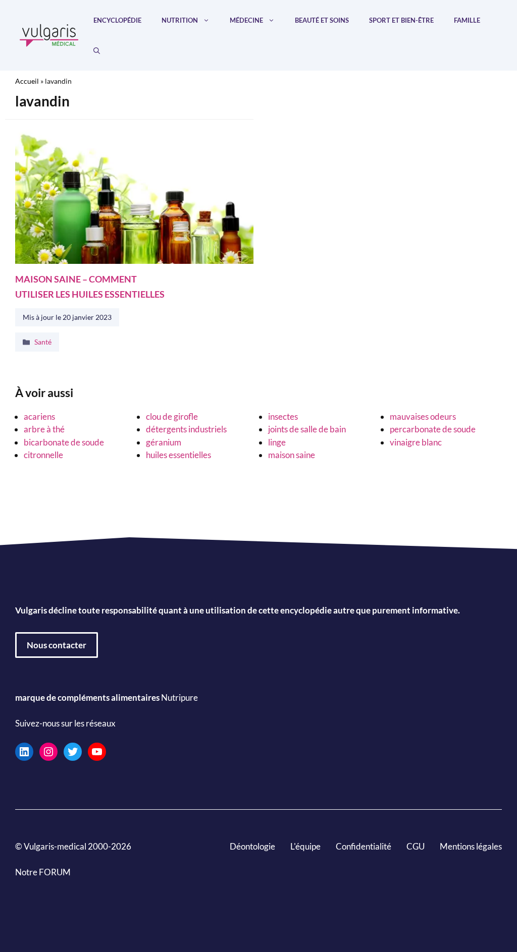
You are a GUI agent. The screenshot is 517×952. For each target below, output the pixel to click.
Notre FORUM (43, 872)
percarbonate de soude (433, 429)
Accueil (27, 81)
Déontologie (252, 846)
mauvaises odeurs (423, 416)
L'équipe (305, 846)
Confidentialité (363, 846)
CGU (415, 846)
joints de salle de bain (307, 429)
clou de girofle (172, 416)
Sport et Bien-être (401, 20)
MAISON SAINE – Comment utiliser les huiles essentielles (90, 286)
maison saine (291, 455)
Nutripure (179, 697)
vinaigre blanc (416, 442)
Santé (42, 342)
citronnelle (43, 455)
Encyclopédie (117, 20)
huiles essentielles (178, 455)
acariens (39, 416)
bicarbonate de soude (64, 442)
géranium (163, 442)
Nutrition (180, 20)
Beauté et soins (322, 20)
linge (277, 442)
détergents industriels (186, 429)
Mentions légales (471, 846)
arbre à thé (44, 429)
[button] (96, 50)
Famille (467, 20)
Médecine (246, 20)
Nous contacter (56, 645)
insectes (283, 416)
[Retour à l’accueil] (49, 34)
